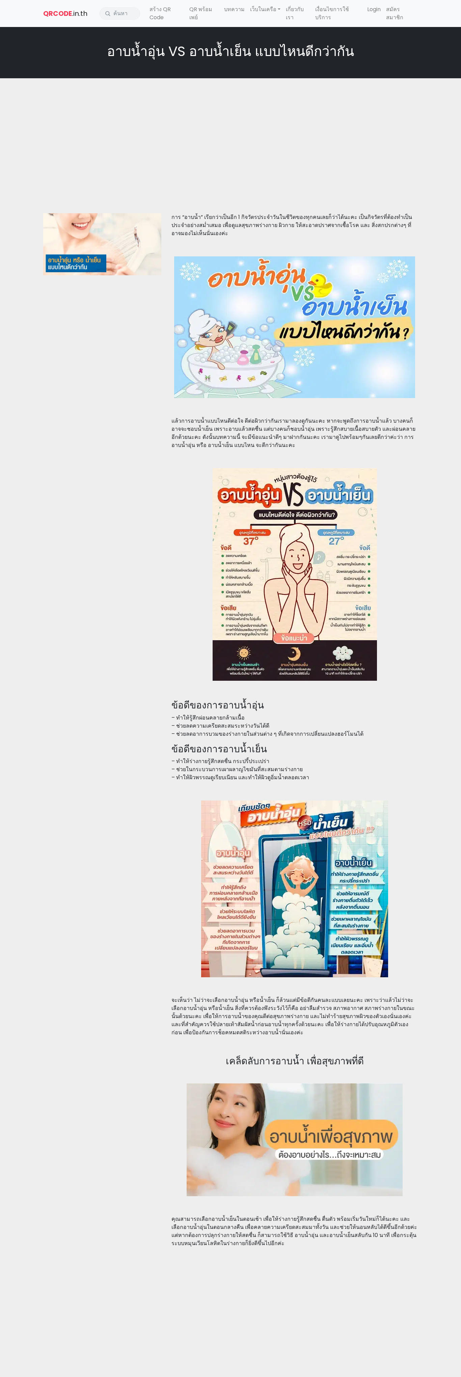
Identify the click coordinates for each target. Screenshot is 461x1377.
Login (374, 9)
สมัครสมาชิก (394, 13)
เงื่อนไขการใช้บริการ (332, 13)
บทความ (234, 9)
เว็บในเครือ (263, 9)
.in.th (65, 13)
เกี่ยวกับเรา (295, 13)
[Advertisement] (230, 132)
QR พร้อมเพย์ (200, 13)
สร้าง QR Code (160, 13)
